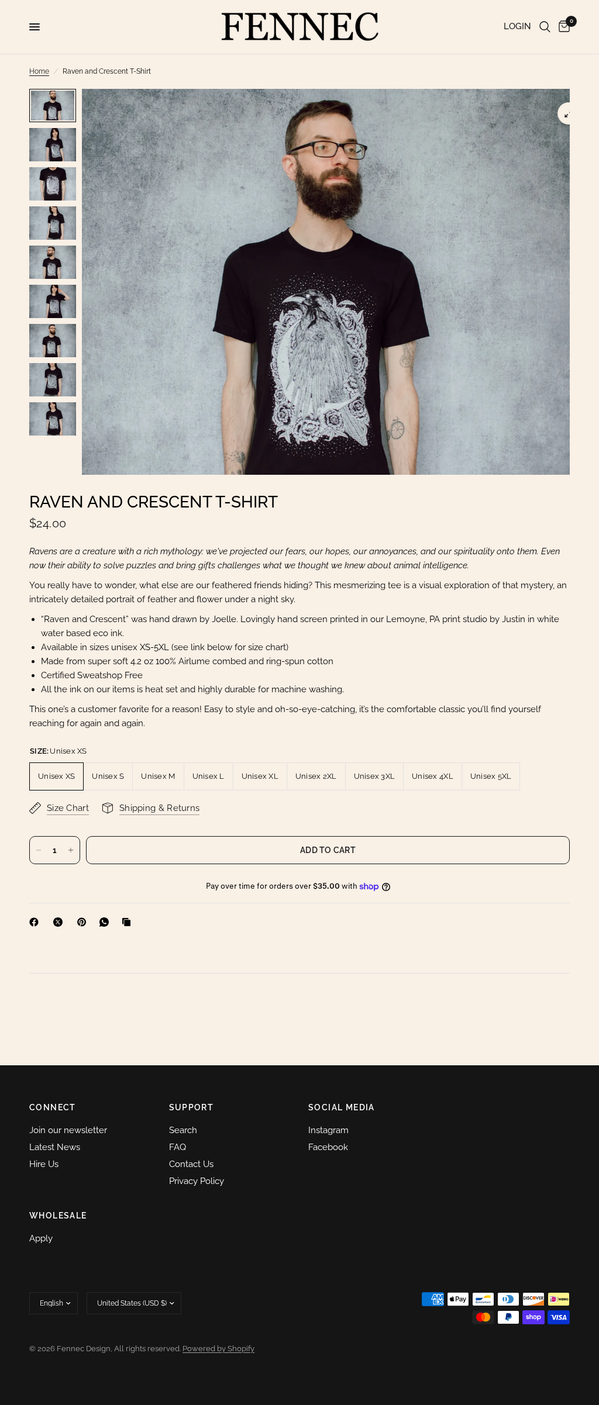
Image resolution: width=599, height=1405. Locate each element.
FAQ (177, 1147)
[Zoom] (568, 113)
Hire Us (43, 1164)
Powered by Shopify (218, 1348)
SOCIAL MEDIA (341, 1107)
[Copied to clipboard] (129, 922)
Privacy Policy (196, 1181)
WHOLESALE (58, 1215)
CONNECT (52, 1107)
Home (39, 71)
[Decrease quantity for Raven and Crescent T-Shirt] (38, 850)
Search (183, 1130)
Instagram (328, 1130)
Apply (41, 1238)
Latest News (54, 1147)
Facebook (328, 1147)
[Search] (545, 27)
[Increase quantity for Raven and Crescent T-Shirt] (71, 850)
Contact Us (191, 1164)
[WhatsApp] (106, 922)
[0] (562, 27)
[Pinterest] (84, 922)
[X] (60, 922)
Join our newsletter (68, 1130)
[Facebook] (36, 922)
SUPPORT (191, 1107)
